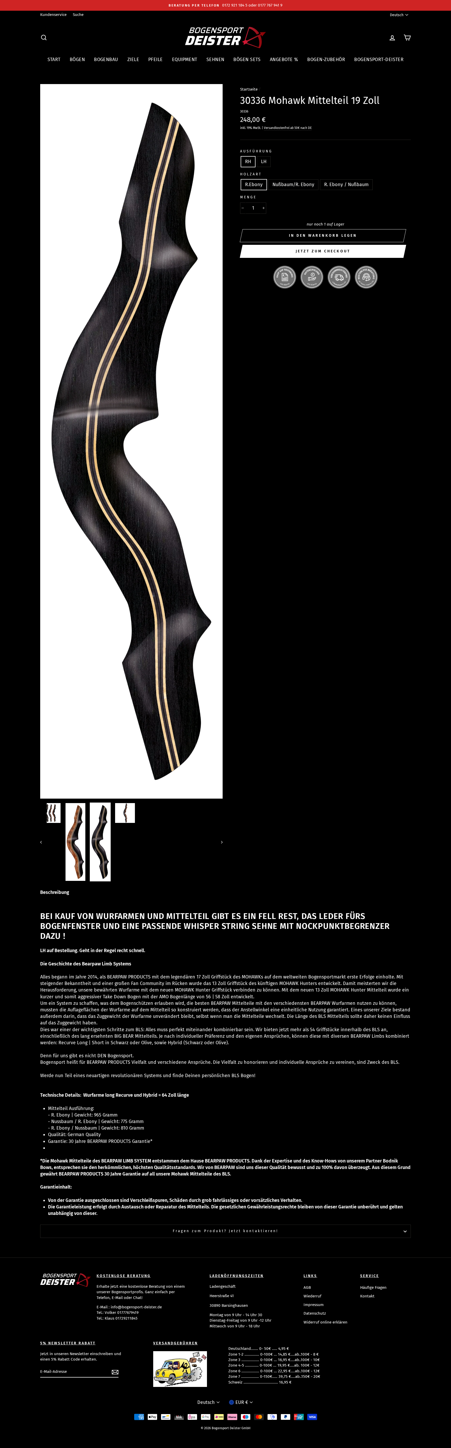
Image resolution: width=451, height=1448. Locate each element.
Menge (248, 197)
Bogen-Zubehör (326, 59)
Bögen (77, 59)
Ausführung (256, 151)
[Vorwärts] (219, 842)
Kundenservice (53, 14)
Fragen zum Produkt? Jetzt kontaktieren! (225, 1231)
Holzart (251, 174)
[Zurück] (43, 842)
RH (248, 161)
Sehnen (215, 59)
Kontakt (367, 1296)
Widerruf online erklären (325, 1322)
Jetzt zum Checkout (323, 251)
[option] (225, 5)
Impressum (314, 1304)
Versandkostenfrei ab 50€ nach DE (288, 128)
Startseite (249, 89)
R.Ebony (254, 184)
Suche (78, 14)
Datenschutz (315, 1313)
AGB (307, 1287)
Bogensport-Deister (378, 59)
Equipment (184, 59)
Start (54, 59)
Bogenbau (106, 59)
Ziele (133, 59)
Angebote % (284, 59)
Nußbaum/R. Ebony (293, 184)
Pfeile (155, 59)
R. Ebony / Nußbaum (346, 184)
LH (263, 161)
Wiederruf (312, 1296)
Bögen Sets (247, 59)
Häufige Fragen (373, 1287)
